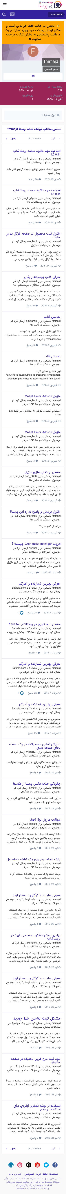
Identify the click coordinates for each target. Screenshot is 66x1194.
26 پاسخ (33, 179)
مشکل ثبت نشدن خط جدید (36, 1019)
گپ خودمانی (26, 592)
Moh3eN (32, 943)
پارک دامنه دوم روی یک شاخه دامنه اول (33, 859)
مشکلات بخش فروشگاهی (35, 792)
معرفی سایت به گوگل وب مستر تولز (36, 895)
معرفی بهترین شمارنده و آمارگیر (39, 583)
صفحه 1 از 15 (33, 138)
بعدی (13, 138)
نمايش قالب (52, 316)
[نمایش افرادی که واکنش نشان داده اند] (21, 613)
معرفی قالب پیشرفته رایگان (42, 277)
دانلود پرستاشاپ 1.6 (38, 162)
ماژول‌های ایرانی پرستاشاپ (34, 828)
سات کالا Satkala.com (24, 588)
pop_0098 (31, 476)
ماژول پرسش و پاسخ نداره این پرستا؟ (35, 511)
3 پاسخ (30, 266)
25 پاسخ (32, 613)
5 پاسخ (31, 345)
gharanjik (31, 516)
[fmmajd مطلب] (33, 76)
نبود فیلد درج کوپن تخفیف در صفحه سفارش (35, 1060)
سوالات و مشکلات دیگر (36, 404)
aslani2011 (31, 1066)
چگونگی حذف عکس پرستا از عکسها (36, 783)
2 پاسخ (34, 773)
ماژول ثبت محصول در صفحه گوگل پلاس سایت (33, 235)
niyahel (33, 548)
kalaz (34, 899)
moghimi (32, 241)
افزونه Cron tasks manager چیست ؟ (36, 543)
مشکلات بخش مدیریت (20, 632)
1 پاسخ (34, 1048)
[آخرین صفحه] (6, 138)
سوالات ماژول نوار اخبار (45, 819)
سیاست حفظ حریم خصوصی (41, 1174)
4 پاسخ (34, 924)
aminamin (31, 321)
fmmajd (56, 159)
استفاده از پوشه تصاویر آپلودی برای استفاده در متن (37, 1107)
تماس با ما (14, 1174)
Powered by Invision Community (33, 1188)
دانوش (33, 159)
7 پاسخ (33, 653)
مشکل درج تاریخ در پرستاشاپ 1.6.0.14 (34, 624)
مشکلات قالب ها (40, 325)
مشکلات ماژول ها (39, 480)
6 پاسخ (31, 306)
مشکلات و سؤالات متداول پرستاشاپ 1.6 (33, 1072)
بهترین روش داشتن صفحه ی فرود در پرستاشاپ (35, 937)
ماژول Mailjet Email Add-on (42, 396)
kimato (33, 788)
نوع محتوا (50, 115)
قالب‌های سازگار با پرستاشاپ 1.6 (31, 285)
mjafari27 (31, 752)
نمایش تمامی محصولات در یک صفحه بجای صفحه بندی (34, 746)
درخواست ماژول (40, 245)
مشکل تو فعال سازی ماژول (42, 472)
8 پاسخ (31, 533)
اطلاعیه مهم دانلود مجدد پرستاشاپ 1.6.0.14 (36, 153)
